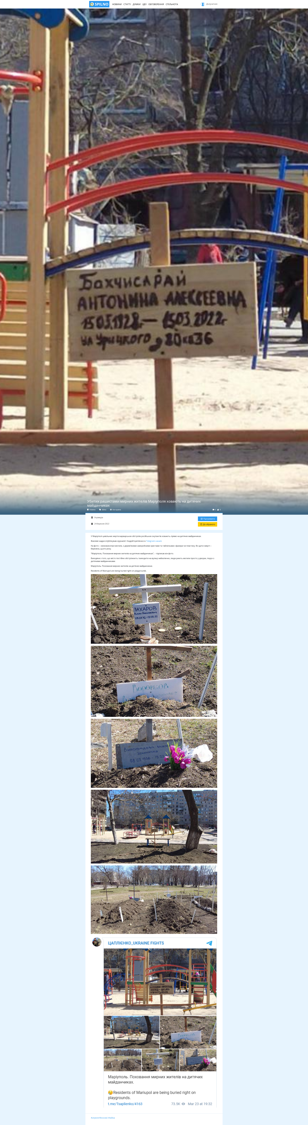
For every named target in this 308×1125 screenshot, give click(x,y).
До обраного (209, 524)
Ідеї (144, 4)
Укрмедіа (98, 517)
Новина (92, 509)
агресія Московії (100, 1117)
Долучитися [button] (211, 4)
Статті (127, 4)
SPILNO (101, 4)
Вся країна (116, 509)
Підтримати (209, 518)
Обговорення (156, 4)
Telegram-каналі (154, 541)
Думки (137, 4)
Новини (117, 4)
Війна (103, 509)
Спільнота (172, 4)
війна (112, 1117)
